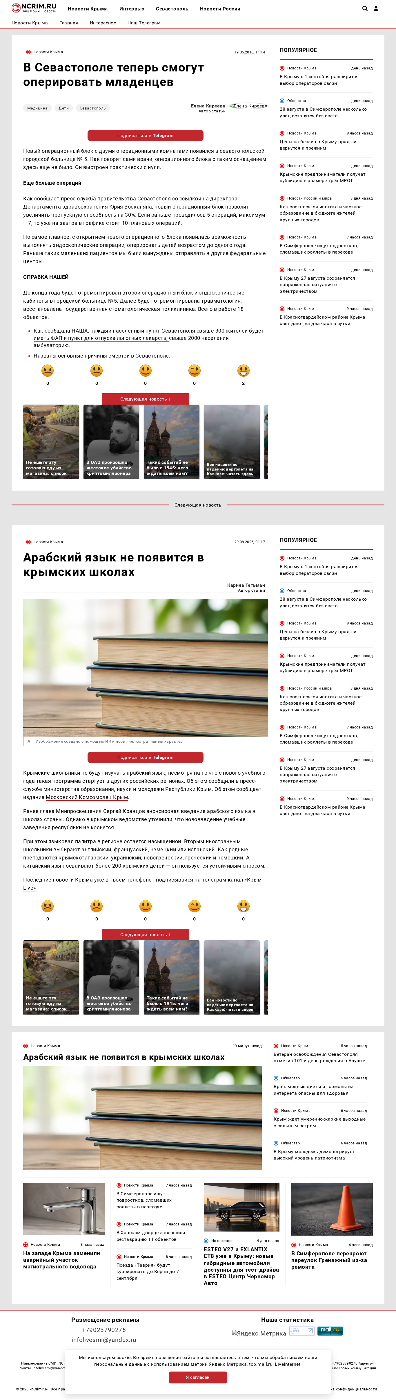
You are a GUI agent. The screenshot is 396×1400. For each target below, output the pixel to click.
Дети (64, 108)
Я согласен (198, 1377)
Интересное (222, 1241)
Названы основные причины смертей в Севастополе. (102, 356)
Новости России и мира (309, 198)
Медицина (37, 108)
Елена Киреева (208, 106)
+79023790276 (104, 1330)
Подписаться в (145, 135)
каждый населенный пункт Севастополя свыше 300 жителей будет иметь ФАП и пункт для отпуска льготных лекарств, (149, 334)
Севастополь (93, 108)
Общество (296, 100)
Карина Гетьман (246, 585)
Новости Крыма (48, 52)
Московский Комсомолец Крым (87, 797)
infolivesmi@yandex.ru (104, 1339)
